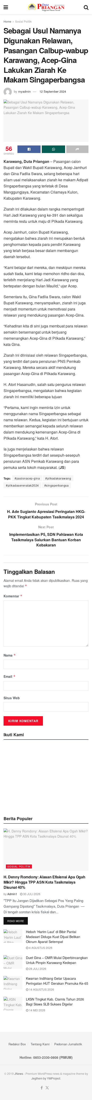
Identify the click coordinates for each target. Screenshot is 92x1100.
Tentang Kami (40, 1044)
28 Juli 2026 (37, 969)
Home (7, 21)
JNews (18, 1073)
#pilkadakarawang (58, 478)
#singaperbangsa (56, 485)
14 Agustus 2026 (41, 989)
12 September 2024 (52, 91)
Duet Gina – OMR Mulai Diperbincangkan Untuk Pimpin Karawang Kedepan (57, 960)
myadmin (24, 91)
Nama (10, 655)
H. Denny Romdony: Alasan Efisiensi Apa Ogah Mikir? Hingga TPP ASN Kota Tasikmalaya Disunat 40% (44, 882)
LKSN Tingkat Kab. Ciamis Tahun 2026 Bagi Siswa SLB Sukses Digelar (55, 1001)
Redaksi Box (17, 1044)
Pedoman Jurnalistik (68, 1044)
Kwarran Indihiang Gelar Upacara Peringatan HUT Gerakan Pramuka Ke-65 (57, 981)
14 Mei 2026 (36, 1010)
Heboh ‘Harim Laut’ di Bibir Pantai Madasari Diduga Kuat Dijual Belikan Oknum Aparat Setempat (53, 936)
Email (10, 676)
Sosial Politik (23, 21)
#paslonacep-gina (27, 478)
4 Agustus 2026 (40, 948)
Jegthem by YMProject (45, 1078)
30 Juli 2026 (31, 894)
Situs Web (12, 697)
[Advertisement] (46, 776)
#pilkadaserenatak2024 (22, 485)
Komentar (13, 596)
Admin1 (12, 894)
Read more (15, 921)
